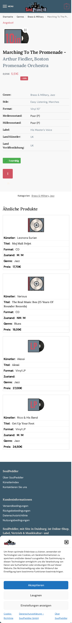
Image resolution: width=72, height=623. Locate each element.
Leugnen (36, 595)
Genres (20, 16)
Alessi (15, 365)
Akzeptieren (36, 585)
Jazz (52, 95)
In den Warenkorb (9, 175)
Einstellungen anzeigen (36, 605)
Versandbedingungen (15, 506)
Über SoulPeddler (13, 477)
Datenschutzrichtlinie (15, 515)
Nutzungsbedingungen (16, 520)
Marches (54, 102)
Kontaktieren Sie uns (15, 487)
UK (32, 137)
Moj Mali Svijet (21, 243)
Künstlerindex (11, 482)
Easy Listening (38, 102)
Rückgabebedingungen (16, 510)
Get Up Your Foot (23, 423)
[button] (66, 542)
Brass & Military (36, 16)
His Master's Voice (41, 130)
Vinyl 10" (35, 109)
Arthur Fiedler (17, 59)
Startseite (8, 16)
